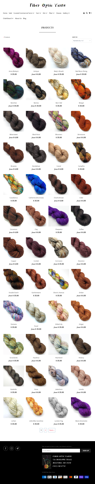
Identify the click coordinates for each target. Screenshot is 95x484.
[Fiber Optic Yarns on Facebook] (6, 448)
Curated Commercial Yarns (23, 13)
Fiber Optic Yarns (50, 472)
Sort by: (75, 37)
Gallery (65, 13)
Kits (44, 13)
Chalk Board (7, 18)
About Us (18, 18)
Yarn (38, 13)
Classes (58, 13)
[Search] (87, 13)
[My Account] (84, 13)
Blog (24, 18)
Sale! (10, 13)
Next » (51, 430)
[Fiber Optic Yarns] (47, 5)
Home (5, 13)
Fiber (51, 13)
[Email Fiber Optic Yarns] (18, 448)
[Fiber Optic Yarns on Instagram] (12, 448)
